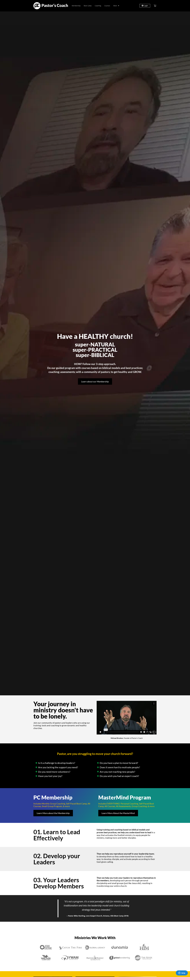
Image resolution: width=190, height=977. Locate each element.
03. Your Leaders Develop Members (58, 883)
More (115, 6)
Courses (107, 6)
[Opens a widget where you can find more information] (182, 973)
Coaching (98, 6)
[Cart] (155, 5)
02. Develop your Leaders (56, 859)
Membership (76, 6)
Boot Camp (87, 6)
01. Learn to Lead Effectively (56, 835)
